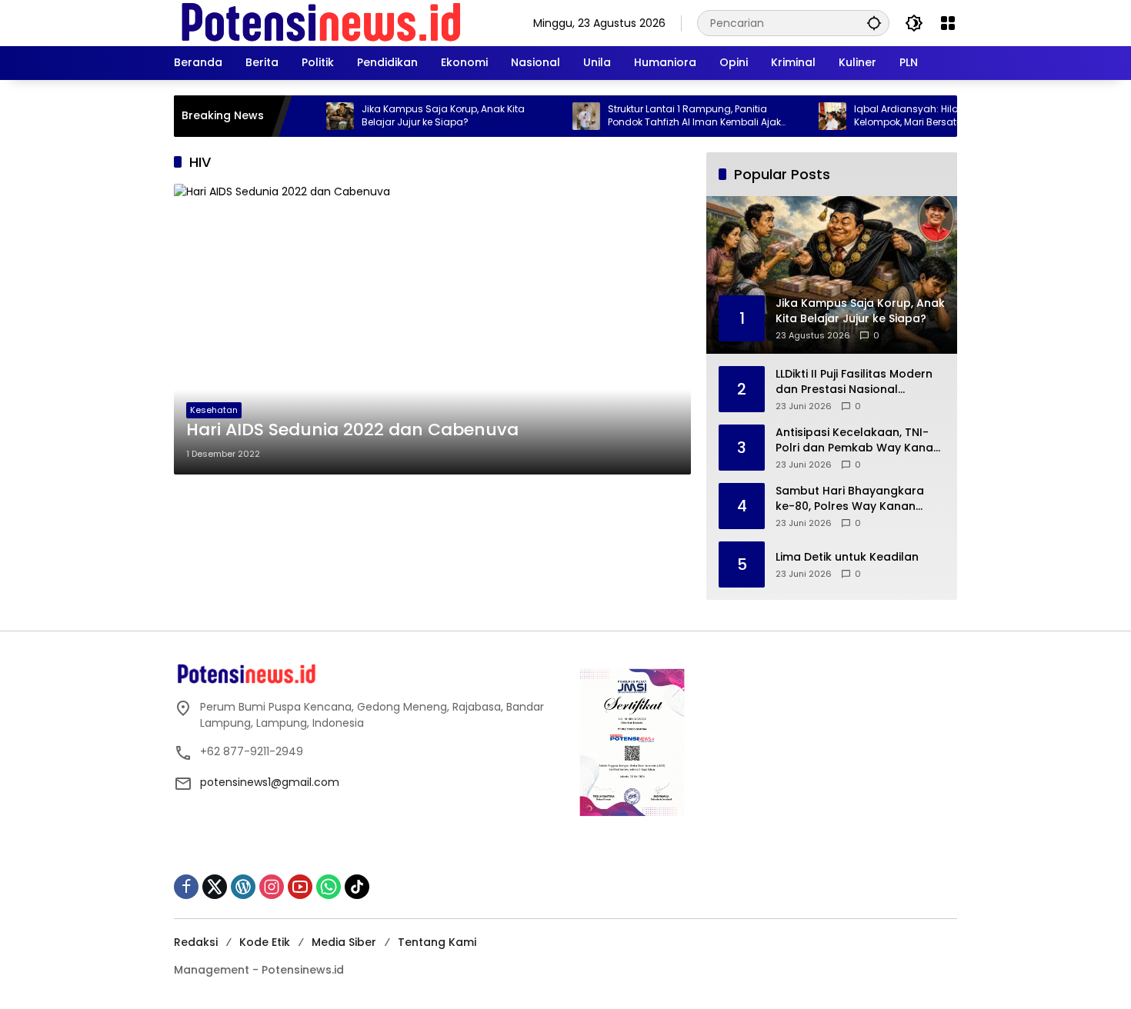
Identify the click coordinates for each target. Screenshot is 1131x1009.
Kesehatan (214, 410)
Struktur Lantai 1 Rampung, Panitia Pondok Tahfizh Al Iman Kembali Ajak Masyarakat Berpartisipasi (672, 116)
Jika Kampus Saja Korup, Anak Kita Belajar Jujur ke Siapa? (421, 115)
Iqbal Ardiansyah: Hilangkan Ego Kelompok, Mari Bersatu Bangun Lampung (910, 116)
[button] (874, 22)
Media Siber (344, 942)
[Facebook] (186, 886)
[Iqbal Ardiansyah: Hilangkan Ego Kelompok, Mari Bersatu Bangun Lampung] (811, 116)
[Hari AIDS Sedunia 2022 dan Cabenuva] (432, 329)
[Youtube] (300, 886)
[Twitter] (214, 886)
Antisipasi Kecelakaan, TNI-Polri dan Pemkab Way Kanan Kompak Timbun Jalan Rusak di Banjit (858, 440)
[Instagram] (271, 886)
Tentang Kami (437, 942)
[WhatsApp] (328, 886)
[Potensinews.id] (322, 22)
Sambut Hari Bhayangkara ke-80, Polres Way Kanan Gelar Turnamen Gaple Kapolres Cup (850, 499)
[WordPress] (243, 886)
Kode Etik (264, 942)
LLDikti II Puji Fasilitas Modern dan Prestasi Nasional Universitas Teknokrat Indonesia (854, 382)
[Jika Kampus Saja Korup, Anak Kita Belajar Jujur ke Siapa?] (318, 116)
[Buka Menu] (948, 23)
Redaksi (196, 942)
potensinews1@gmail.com (269, 782)
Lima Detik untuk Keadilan (847, 557)
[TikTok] (357, 886)
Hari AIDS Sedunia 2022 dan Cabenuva (352, 429)
